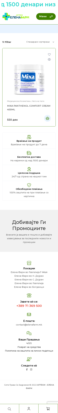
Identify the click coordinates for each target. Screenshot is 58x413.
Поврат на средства (29, 347)
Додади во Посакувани (49, 54)
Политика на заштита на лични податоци (29, 350)
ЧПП (29, 343)
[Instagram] (31, 369)
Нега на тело (38, 101)
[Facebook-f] (27, 369)
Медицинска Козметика (18, 101)
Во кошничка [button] (47, 118)
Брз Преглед (49, 59)
